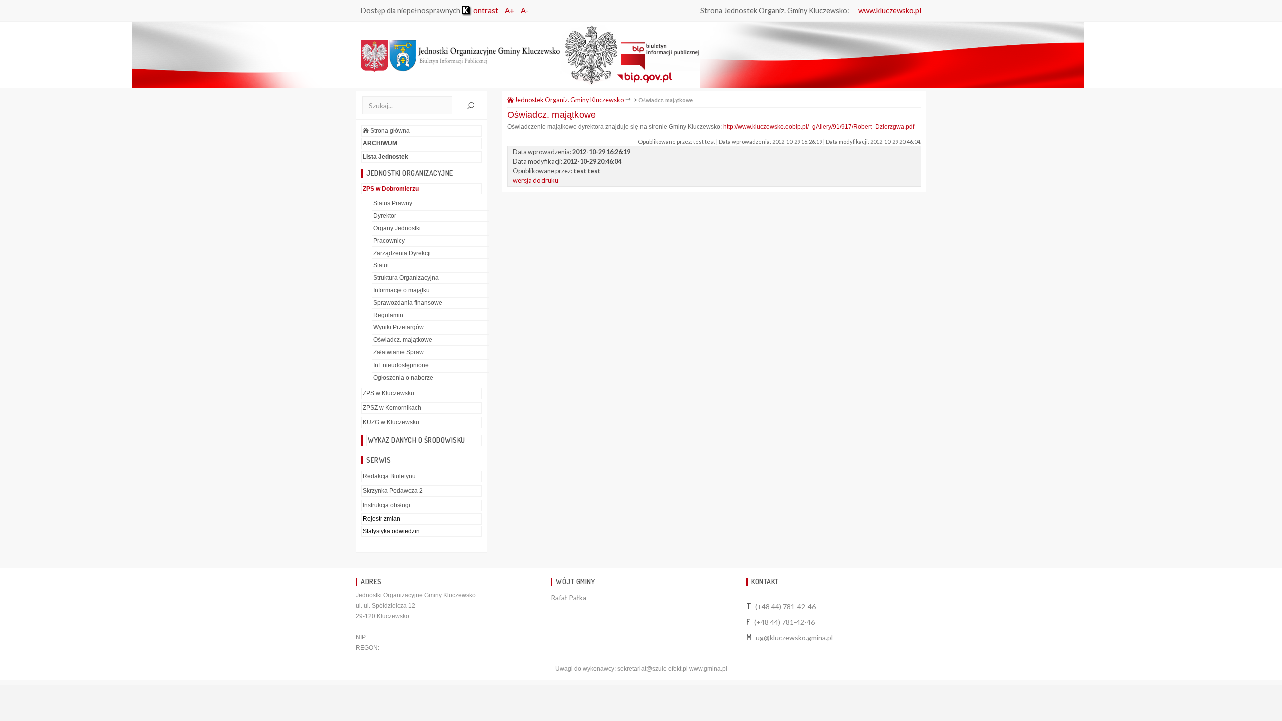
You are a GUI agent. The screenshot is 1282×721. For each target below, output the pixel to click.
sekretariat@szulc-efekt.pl (652, 668)
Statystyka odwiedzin (391, 531)
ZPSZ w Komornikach (392, 407)
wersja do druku (535, 180)
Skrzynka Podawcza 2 (393, 490)
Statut (381, 265)
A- (525, 10)
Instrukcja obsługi (386, 505)
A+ (509, 10)
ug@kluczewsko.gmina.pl (794, 637)
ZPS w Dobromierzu (391, 188)
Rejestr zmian (381, 518)
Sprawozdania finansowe (407, 302)
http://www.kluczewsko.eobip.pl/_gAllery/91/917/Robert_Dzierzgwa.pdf (818, 126)
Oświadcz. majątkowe (402, 339)
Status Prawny (392, 203)
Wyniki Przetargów (398, 327)
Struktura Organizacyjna (406, 277)
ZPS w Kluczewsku (388, 393)
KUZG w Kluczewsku (391, 422)
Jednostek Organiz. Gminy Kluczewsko (569, 100)
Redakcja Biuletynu (389, 476)
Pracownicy (389, 240)
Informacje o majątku (401, 290)
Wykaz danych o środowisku (416, 440)
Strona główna (389, 130)
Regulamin (388, 315)
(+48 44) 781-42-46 (785, 606)
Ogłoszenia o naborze (403, 377)
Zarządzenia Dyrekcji (402, 253)
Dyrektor (384, 215)
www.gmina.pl (708, 668)
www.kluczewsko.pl (889, 10)
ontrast (485, 10)
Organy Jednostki (397, 228)
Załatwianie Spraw (398, 352)
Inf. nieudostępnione (401, 365)
